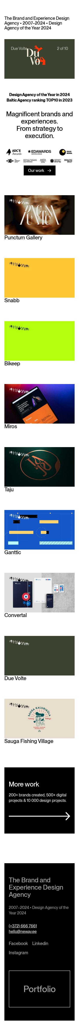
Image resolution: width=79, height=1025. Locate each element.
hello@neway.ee (23, 931)
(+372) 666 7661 (23, 926)
